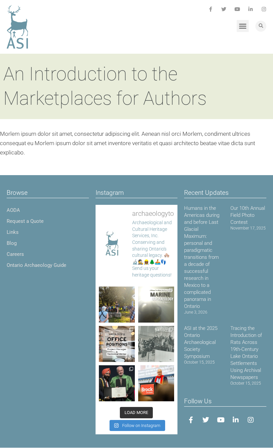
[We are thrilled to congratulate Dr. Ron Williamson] (117, 383)
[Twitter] (223, 9)
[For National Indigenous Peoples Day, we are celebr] (156, 383)
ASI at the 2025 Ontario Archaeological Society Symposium (200, 342)
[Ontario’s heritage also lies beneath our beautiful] (156, 305)
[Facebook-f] (210, 9)
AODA (13, 210)
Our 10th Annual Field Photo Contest (247, 215)
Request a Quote (25, 221)
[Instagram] (263, 9)
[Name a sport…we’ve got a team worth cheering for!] (156, 344)
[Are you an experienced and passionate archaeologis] (117, 344)
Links (13, 232)
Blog (12, 243)
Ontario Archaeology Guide (36, 265)
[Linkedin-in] (250, 9)
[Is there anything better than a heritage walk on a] (117, 305)
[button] (243, 26)
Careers (15, 254)
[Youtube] (237, 9)
